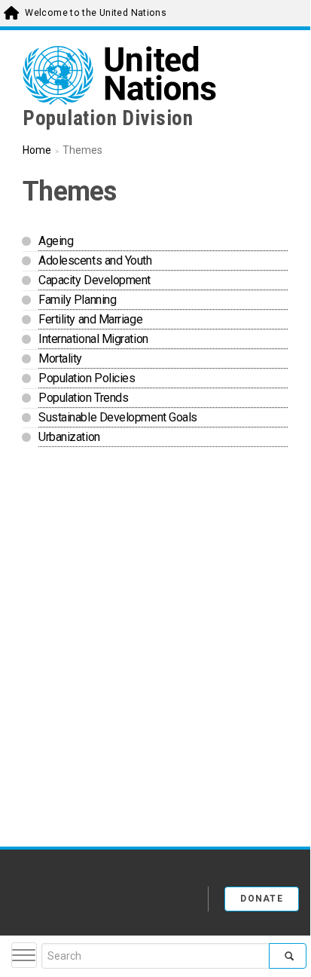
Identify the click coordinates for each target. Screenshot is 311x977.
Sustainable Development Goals (117, 417)
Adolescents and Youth (95, 260)
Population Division (108, 118)
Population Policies (86, 378)
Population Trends (83, 397)
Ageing (55, 241)
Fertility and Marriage (90, 319)
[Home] (75, 893)
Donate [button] (261, 898)
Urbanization (69, 437)
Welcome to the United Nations (95, 13)
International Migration (93, 339)
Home (37, 150)
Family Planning (77, 299)
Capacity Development (94, 280)
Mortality (60, 358)
